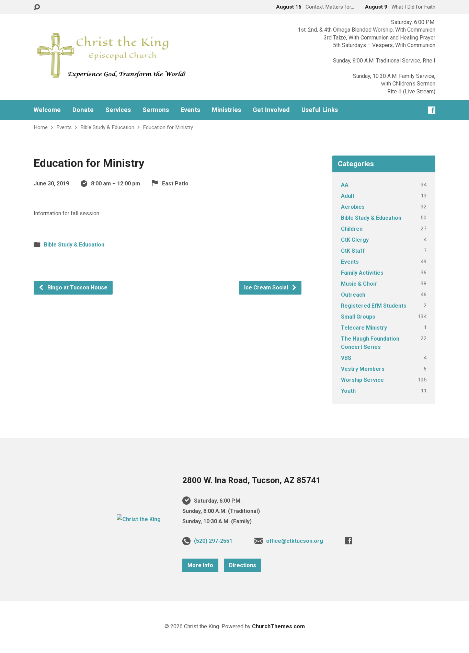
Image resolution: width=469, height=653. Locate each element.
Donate (83, 110)
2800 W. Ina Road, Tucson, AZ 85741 (251, 480)
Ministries (226, 110)
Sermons (155, 110)
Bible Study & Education (107, 127)
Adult (347, 196)
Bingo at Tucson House (76, 287)
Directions (242, 565)
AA (344, 185)
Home (41, 127)
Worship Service (362, 380)
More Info (200, 565)
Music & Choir (359, 283)
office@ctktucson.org (294, 541)
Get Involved (271, 110)
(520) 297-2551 (213, 541)
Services (118, 110)
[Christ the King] (139, 519)
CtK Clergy (355, 240)
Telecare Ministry (364, 327)
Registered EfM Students (374, 305)
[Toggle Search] (37, 7)
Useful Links (319, 110)
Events (190, 110)
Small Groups (358, 316)
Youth (348, 391)
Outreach (353, 294)
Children (352, 229)
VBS (346, 358)
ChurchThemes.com (278, 626)
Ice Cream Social (266, 287)
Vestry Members (363, 369)
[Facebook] (431, 110)
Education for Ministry (168, 127)
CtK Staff (353, 251)
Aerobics (353, 207)
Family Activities (362, 273)
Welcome (47, 110)
